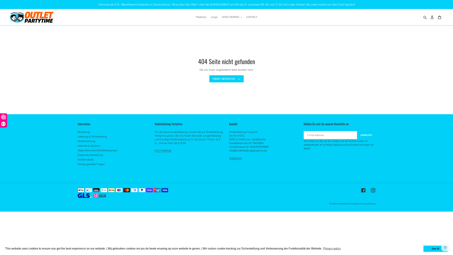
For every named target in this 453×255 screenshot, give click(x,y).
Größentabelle (86, 159)
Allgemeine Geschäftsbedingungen (98, 150)
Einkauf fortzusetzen (224, 78)
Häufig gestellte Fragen (91, 164)
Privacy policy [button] (332, 248)
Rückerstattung (86, 141)
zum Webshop (163, 150)
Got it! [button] (435, 248)
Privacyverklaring (367, 203)
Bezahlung (84, 132)
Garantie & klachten (89, 145)
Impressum (235, 158)
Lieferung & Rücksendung (92, 136)
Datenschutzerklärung (90, 155)
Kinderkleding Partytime (347, 203)
